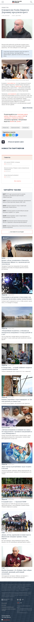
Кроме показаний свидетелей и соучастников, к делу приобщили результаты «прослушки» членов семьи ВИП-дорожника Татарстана (17, 434)
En (21, 603)
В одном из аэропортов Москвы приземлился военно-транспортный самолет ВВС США (17, 201)
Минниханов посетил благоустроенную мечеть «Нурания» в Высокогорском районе (15, 221)
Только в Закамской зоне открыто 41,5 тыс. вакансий (17, 369)
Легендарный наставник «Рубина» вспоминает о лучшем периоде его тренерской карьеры (17, 573)
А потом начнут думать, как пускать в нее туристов (17, 401)
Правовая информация (8, 607)
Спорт (3, 532)
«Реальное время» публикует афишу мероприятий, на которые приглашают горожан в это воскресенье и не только (16, 470)
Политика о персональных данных (9, 610)
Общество (5, 7)
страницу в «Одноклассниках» (14, 118)
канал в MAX (22, 116)
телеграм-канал (22, 114)
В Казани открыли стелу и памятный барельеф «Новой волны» (14, 206)
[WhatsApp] (10, 135)
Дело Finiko (18, 15)
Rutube (12, 121)
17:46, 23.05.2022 (5, 15)
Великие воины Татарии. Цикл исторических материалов (16, 169)
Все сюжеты (17, 181)
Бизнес (3, 258)
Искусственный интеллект (11, 176)
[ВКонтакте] (4, 135)
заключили (18, 86)
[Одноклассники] (7, 135)
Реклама (4, 605)
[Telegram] (13, 135)
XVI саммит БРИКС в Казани (12, 163)
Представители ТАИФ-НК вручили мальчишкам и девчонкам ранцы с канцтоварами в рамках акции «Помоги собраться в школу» (15, 504)
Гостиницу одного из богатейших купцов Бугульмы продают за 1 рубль (15, 211)
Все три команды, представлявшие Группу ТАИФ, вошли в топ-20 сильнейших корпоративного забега (16, 538)
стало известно (11, 83)
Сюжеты (7, 157)
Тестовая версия (6, 617)
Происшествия (15, 127)
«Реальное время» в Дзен (16, 142)
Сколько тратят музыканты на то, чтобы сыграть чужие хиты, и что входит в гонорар (17, 299)
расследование (12, 94)
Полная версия (6, 615)
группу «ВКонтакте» (10, 116)
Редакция (4, 603)
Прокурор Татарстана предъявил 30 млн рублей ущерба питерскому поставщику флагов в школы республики (16, 264)
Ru (18, 602)
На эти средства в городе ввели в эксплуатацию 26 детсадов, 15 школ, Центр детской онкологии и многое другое (17, 335)
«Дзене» (18, 121)
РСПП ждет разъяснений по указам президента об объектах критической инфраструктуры (14, 195)
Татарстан (25, 127)
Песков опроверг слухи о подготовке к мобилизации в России (15, 216)
